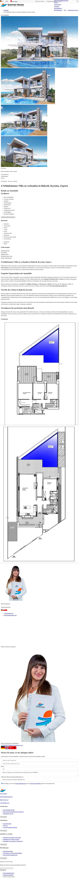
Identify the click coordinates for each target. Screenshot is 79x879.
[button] (56, 2)
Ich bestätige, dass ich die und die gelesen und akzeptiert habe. (28, 783)
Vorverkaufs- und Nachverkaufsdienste (12, 853)
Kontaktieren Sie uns (73, 10)
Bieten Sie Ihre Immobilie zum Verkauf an (13, 811)
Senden (5, 787)
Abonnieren (3, 870)
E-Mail (4, 619)
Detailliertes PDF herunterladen (8, 217)
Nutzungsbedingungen (20, 783)
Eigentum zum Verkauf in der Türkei (12, 837)
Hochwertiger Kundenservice (10, 855)
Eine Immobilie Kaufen (9, 810)
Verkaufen (56, 6)
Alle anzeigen (3, 816)
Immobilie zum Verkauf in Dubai (11, 839)
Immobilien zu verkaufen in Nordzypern (13, 841)
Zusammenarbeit (7, 823)
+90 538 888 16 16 (8, 613)
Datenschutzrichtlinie (35, 783)
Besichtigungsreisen (8, 851)
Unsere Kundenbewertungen (10, 827)
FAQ (65, 10)
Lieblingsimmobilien (51, 1)
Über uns (5, 825)
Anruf (12, 619)
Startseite (6, 10)
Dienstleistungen (58, 10)
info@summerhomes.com (10, 615)
